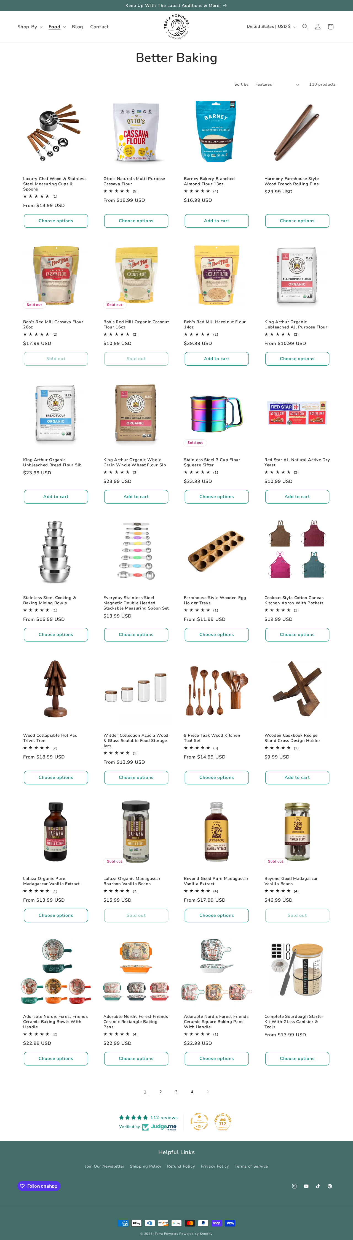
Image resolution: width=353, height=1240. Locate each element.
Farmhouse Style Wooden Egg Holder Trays (215, 600)
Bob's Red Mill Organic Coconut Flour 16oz (136, 324)
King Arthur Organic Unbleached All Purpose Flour (295, 324)
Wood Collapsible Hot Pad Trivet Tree (50, 738)
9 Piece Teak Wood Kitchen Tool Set (212, 738)
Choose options (55, 221)
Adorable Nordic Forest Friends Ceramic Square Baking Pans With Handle (216, 1022)
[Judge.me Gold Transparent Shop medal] (199, 1121)
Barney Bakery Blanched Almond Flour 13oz (209, 181)
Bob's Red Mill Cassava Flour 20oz (53, 324)
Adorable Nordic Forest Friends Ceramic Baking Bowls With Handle (55, 1022)
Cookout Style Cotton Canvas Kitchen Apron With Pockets (294, 600)
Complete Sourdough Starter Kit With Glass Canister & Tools (293, 1022)
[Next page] (207, 1092)
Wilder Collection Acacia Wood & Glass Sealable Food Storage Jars (136, 741)
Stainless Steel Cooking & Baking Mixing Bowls (49, 600)
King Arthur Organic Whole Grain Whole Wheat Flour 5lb (134, 462)
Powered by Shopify (195, 1233)
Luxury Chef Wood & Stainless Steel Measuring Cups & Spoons (54, 184)
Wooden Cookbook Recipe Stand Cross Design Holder (292, 738)
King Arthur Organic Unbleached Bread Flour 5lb (52, 462)
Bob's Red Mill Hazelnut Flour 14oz (215, 324)
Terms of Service (251, 1166)
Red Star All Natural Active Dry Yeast (297, 462)
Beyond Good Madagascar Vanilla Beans (291, 881)
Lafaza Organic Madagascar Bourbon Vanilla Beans (132, 881)
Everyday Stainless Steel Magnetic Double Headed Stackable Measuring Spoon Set (136, 603)
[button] (29, 26)
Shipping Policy (145, 1166)
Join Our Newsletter (104, 1166)
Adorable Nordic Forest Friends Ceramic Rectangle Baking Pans (135, 1022)
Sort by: (241, 84)
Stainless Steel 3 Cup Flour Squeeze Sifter (212, 462)
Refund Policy (181, 1166)
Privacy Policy (215, 1166)
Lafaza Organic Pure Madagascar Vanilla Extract (51, 881)
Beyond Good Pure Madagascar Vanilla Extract (216, 881)
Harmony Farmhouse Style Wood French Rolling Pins (291, 181)
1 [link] (145, 1092)
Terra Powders (166, 1233)
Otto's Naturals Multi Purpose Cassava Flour (134, 181)
